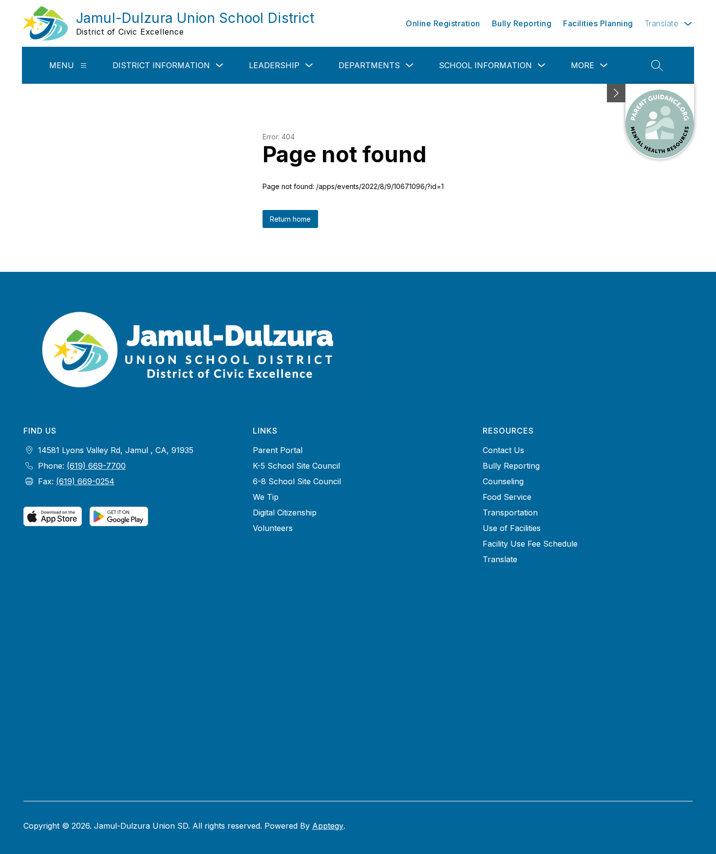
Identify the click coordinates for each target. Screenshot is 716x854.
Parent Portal (277, 450)
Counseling (503, 481)
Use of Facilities (512, 528)
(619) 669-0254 (85, 481)
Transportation (510, 512)
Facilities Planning (598, 23)
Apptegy (327, 826)
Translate (500, 559)
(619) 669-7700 (96, 466)
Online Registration (443, 23)
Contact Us (503, 450)
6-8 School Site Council (297, 481)
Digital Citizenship (285, 512)
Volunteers (273, 528)
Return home (290, 219)
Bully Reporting (522, 23)
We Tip (266, 497)
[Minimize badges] (616, 93)
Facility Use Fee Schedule (530, 544)
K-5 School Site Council (296, 466)
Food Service (507, 497)
